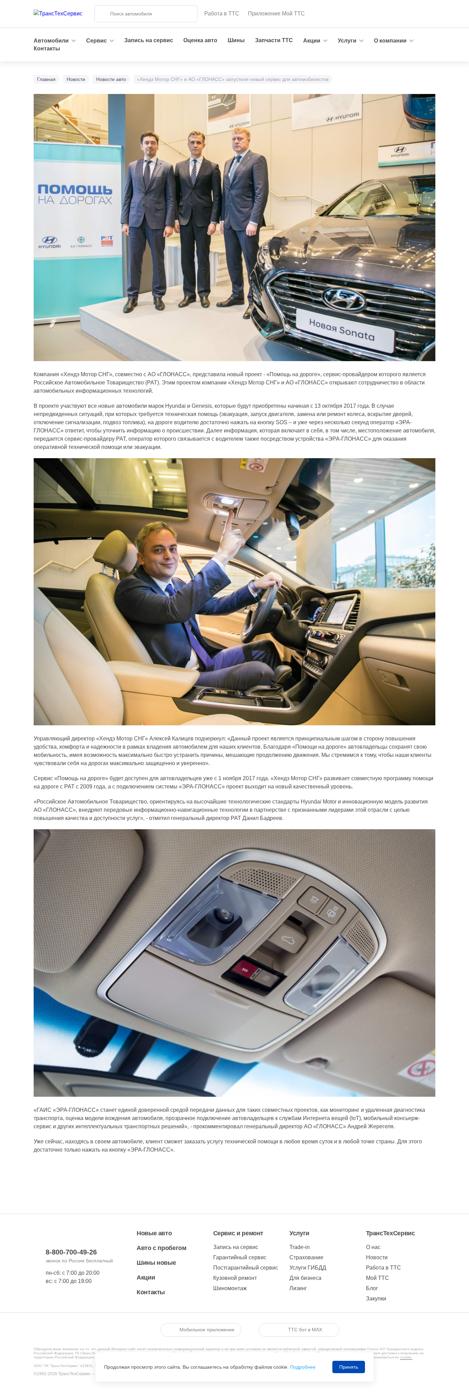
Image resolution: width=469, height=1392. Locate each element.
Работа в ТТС (221, 13)
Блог (372, 1288)
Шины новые (156, 1262)
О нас (373, 1247)
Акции (146, 1277)
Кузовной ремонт (235, 1278)
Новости (377, 1257)
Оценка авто (200, 40)
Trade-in (299, 1247)
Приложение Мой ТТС (276, 13)
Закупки (376, 1298)
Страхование (306, 1257)
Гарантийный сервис (239, 1257)
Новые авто (154, 1233)
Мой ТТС (377, 1278)
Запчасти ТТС (274, 40)
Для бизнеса (305, 1278)
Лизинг (298, 1288)
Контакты (47, 48)
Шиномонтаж (230, 1288)
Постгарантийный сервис (245, 1268)
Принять (348, 1367)
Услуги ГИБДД (307, 1268)
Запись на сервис (148, 40)
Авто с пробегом (161, 1248)
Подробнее (303, 1367)
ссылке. (406, 1357)
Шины (236, 40)
